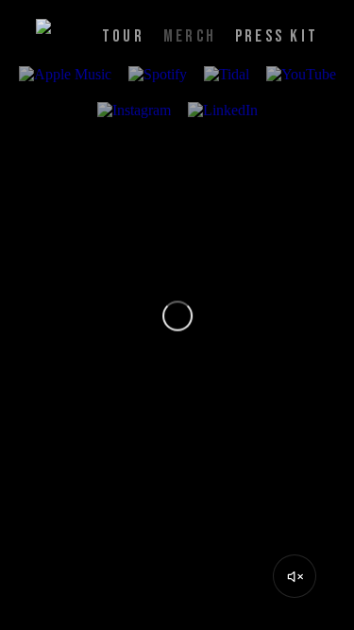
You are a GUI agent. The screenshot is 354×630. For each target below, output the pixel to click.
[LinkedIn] (223, 111)
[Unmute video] (294, 576)
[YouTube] (301, 75)
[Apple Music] (65, 75)
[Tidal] (226, 75)
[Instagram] (134, 111)
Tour (123, 36)
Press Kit (276, 36)
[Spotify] (157, 75)
